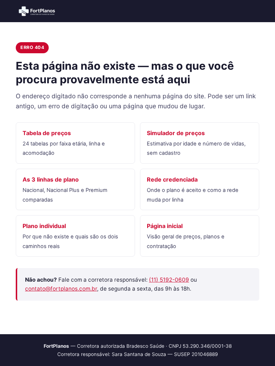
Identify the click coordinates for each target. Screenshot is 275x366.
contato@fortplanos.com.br (61, 288)
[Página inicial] (37, 11)
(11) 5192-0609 (169, 279)
